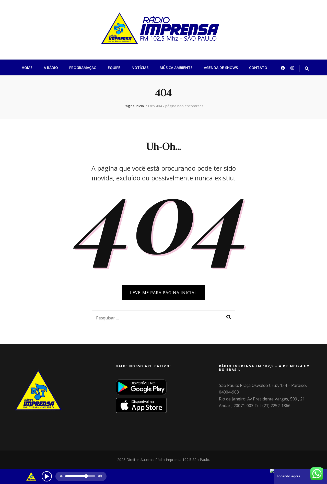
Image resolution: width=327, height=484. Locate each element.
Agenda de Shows (221, 67)
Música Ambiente (176, 67)
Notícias (140, 67)
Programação (83, 67)
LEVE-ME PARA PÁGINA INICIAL (163, 292)
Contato (258, 67)
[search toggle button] (307, 68)
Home (27, 67)
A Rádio (51, 67)
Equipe (114, 67)
